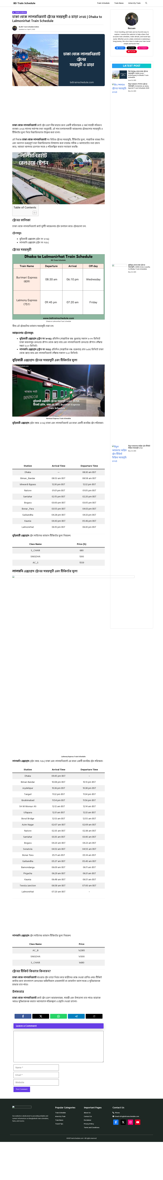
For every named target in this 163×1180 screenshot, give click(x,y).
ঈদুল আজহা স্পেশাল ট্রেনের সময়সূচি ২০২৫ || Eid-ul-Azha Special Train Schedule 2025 (138, 86)
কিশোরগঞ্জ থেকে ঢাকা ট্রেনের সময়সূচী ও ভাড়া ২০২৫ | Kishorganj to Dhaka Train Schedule (138, 74)
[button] (146, 3)
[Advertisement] (58, 106)
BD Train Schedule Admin (30, 27)
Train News (119, 3)
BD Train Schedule (24, 3)
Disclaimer (87, 1120)
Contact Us (88, 1116)
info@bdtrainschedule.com (129, 1116)
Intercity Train (134, 3)
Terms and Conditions (91, 1127)
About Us (87, 1112)
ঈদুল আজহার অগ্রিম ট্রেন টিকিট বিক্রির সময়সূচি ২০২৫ (139, 447)
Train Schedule (103, 3)
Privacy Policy (89, 1124)
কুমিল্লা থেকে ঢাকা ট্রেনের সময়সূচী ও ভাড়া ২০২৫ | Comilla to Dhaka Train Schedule (139, 267)
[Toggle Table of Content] (33, 213)
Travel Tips (59, 1124)
